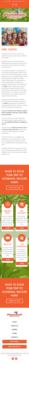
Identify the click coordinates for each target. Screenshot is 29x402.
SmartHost (10, 355)
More (8, 228)
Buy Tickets (15, 341)
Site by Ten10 (18, 355)
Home (14, 322)
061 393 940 (8, 1)
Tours (14, 333)
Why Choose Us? (14, 347)
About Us (14, 326)
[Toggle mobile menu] (26, 19)
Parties (14, 329)
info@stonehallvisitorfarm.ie (18, 1)
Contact (14, 337)
